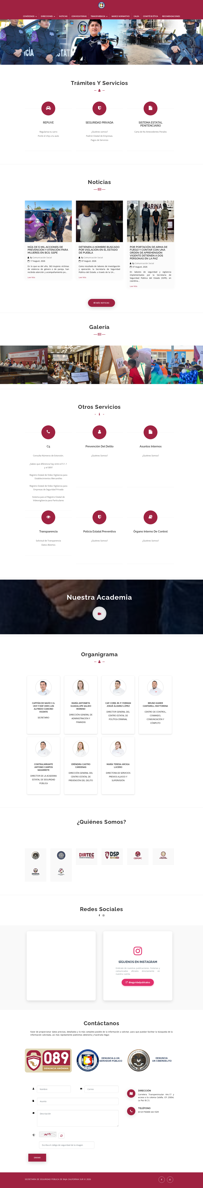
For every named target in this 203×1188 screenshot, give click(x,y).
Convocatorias (79, 16)
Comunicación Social (42, 257)
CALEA (136, 16)
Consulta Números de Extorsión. (48, 455)
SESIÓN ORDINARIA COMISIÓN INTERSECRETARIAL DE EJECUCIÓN (73, 358)
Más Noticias (102, 303)
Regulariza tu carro (48, 131)
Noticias (63, 16)
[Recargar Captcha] (61, 1135)
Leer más (31, 277)
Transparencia (98, 16)
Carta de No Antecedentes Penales (150, 131)
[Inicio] (101, 6)
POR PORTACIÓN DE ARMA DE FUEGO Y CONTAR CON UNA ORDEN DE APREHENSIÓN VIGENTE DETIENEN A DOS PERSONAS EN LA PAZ (148, 252)
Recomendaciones (171, 16)
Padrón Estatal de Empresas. (99, 135)
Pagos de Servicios (99, 140)
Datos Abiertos (48, 544)
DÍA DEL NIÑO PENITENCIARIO (125, 356)
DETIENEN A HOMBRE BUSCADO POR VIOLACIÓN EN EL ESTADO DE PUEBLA (99, 249)
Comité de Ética (150, 16)
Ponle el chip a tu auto (48, 135)
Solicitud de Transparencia (48, 540)
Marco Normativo (121, 16)
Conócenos (29, 16)
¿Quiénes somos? (99, 131)
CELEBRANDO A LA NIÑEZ (177, 356)
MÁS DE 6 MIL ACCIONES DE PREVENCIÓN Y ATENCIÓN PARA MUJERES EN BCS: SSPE (48, 249)
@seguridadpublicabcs (139, 982)
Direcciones (47, 16)
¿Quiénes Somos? (99, 455)
